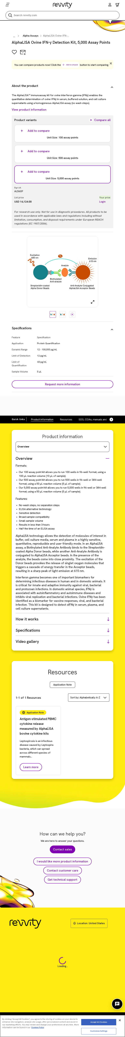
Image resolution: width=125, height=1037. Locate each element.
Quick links (18, 419)
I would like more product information (62, 861)
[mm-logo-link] (62, 5)
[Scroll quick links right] (109, 419)
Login (102, 201)
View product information (29, 109)
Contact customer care (62, 870)
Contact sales (62, 849)
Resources (66, 419)
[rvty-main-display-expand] (93, 302)
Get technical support (62, 879)
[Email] (23, 54)
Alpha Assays (30, 35)
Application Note (62, 684)
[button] (110, 5)
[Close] (119, 1020)
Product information (42, 419)
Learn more (30, 767)
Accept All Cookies (98, 1022)
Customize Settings (98, 1031)
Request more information (62, 384)
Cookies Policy (37, 1027)
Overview (23, 446)
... (14, 36)
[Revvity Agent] (117, 1004)
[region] (62, 1026)
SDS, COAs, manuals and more (96, 419)
